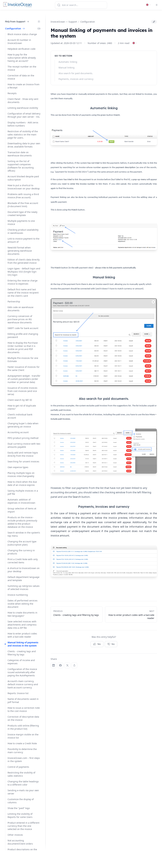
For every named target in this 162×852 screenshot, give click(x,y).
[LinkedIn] (53, 665)
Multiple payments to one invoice (21, 222)
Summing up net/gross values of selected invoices (24, 587)
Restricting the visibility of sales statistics (21, 774)
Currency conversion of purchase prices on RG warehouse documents (20, 319)
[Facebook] (60, 665)
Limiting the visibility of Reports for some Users (20, 815)
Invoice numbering (18, 594)
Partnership (14, 301)
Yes (99, 644)
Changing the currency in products (21, 552)
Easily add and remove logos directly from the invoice (23, 454)
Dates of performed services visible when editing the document (22, 603)
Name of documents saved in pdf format (23, 700)
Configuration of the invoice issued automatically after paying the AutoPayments (22, 672)
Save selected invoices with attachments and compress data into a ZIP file (22, 624)
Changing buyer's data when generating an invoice (23, 425)
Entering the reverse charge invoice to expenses (22, 282)
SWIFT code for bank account (23, 328)
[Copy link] (154, 21)
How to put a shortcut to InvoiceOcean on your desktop (24, 187)
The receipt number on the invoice (22, 68)
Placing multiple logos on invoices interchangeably (21, 474)
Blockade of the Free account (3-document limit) (23, 205)
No (113, 644)
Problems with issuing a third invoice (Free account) (23, 196)
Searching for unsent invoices (23, 461)
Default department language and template (23, 579)
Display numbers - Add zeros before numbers (23, 124)
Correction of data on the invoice (21, 77)
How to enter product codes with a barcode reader (22, 635)
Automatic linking (68, 61)
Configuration (87, 21)
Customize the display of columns (21, 801)
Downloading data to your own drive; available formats (24, 145)
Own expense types (18, 467)
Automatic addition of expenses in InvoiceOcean (21, 501)
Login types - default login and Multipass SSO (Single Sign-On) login (24, 271)
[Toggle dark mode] (156, 5)
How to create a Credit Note (22, 743)
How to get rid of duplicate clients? (22, 407)
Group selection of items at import (22, 510)
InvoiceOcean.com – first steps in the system (24, 759)
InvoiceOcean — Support (64, 21)
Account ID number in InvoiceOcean (19, 41)
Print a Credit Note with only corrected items (23, 561)
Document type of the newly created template (22, 213)
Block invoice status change (22, 34)
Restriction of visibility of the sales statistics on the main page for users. (23, 134)
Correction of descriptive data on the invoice (23, 718)
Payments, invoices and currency (76, 78)
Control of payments (18, 766)
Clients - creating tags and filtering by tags (22, 653)
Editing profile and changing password (23, 335)
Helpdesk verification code (21, 48)
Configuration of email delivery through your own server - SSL (24, 115)
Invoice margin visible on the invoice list (23, 736)
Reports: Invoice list (18, 693)
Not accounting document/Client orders (20, 842)
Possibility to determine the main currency (22, 751)
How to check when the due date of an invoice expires (22, 483)
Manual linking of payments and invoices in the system (23, 644)
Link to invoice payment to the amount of (23, 240)
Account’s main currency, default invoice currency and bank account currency (23, 684)
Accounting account (18, 432)
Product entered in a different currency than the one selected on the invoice (23, 826)
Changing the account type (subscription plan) (22, 543)
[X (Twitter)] (67, 665)
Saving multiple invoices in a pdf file (23, 492)
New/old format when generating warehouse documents (20, 250)
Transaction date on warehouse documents (20, 154)
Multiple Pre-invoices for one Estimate (23, 359)
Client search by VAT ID (20, 399)
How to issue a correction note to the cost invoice (24, 709)
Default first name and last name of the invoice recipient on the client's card (23, 292)
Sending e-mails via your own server (23, 792)
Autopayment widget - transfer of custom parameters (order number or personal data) (24, 379)
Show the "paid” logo (19, 808)
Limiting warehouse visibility (23, 107)
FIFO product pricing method (23, 437)
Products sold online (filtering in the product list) (23, 727)
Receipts (12, 93)
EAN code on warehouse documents (20, 309)
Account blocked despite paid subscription (23, 178)
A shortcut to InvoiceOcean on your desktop (24, 570)
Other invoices (15, 834)
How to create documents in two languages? (22, 614)
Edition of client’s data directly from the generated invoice (24, 261)
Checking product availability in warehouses (23, 231)
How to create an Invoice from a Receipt (23, 86)
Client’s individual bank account (20, 416)
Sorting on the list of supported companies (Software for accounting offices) (21, 166)
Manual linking (67, 67)
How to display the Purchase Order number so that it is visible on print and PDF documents (23, 347)
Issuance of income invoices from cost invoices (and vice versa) (22, 391)
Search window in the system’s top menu (24, 534)
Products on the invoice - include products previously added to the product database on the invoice (22, 522)
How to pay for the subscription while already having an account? (22, 57)
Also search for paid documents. (76, 73)
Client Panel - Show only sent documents (23, 100)
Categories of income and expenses (21, 662)
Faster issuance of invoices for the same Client (24, 368)
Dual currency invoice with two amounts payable (24, 445)
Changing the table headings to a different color (23, 783)
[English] (148, 5)
